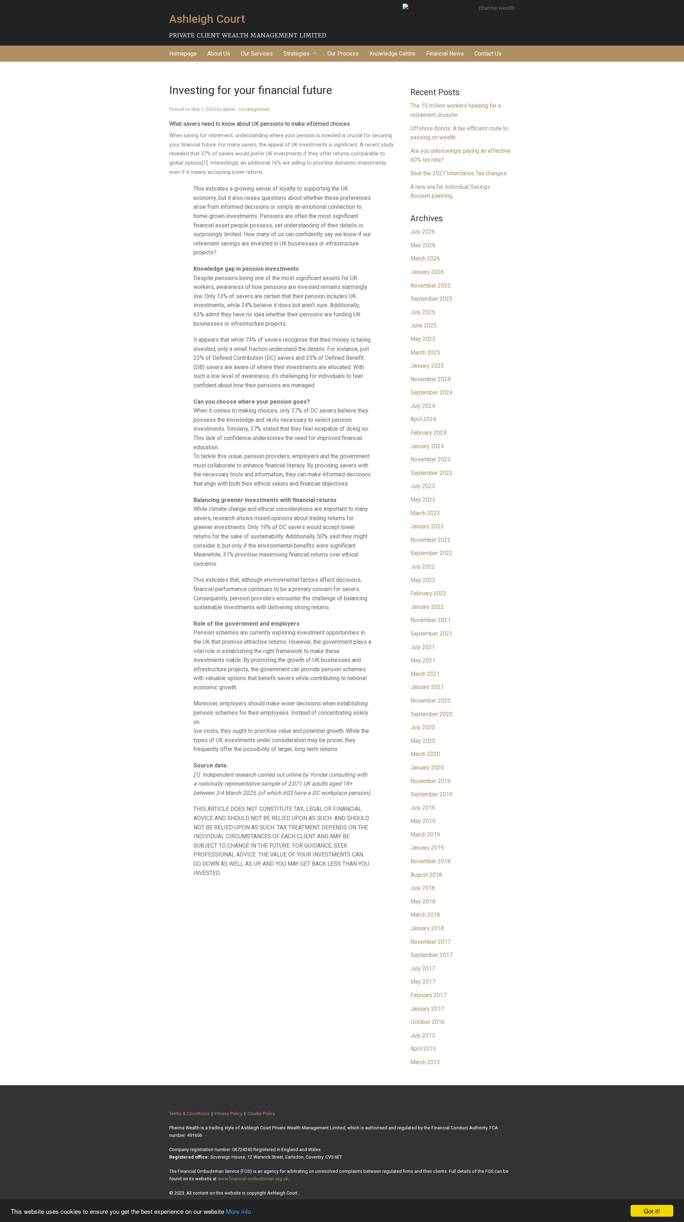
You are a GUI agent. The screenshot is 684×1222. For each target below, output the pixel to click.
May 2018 (422, 901)
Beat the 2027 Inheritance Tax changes (458, 173)
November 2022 (430, 540)
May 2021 (422, 660)
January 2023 (427, 526)
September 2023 (431, 473)
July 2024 (422, 406)
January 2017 (427, 1008)
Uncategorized (254, 109)
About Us (218, 53)
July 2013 (422, 1035)
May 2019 (422, 821)
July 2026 (422, 231)
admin (229, 109)
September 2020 (431, 714)
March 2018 (425, 914)
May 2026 (422, 245)
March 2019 (425, 834)
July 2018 (422, 888)
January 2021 (427, 687)
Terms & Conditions (189, 1113)
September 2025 (431, 298)
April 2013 (423, 1048)
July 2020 (422, 727)
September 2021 (431, 633)
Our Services (257, 53)
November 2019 (430, 781)
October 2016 (427, 1022)
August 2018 (426, 874)
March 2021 (425, 673)
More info (238, 1211)
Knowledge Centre (392, 53)
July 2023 (422, 486)
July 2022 (422, 566)
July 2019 (422, 807)
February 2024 (428, 432)
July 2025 (422, 312)
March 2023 (425, 513)
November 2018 (430, 861)
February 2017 (428, 995)
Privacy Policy (228, 1113)
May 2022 (422, 580)
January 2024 (427, 446)
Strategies (297, 53)
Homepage (183, 53)
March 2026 (425, 258)
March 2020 (425, 754)
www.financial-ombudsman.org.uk (253, 1178)
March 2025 (425, 352)
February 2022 (428, 593)
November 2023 (430, 459)
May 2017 (422, 981)
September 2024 (431, 392)
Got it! (652, 1210)
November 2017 (430, 941)
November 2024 (430, 379)
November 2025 (430, 285)
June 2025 (423, 325)
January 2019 (427, 847)
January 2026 (427, 272)
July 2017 (422, 968)
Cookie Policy (261, 1113)
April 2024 (423, 419)
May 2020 (422, 740)
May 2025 (422, 339)
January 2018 (427, 928)
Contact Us (488, 53)
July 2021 (422, 647)
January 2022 (427, 607)
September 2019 (431, 794)
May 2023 (422, 499)
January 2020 (427, 767)
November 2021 (430, 620)
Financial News (445, 53)
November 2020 (430, 700)
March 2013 (425, 1062)
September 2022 (431, 553)
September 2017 (431, 955)
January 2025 (427, 365)
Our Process (343, 53)
